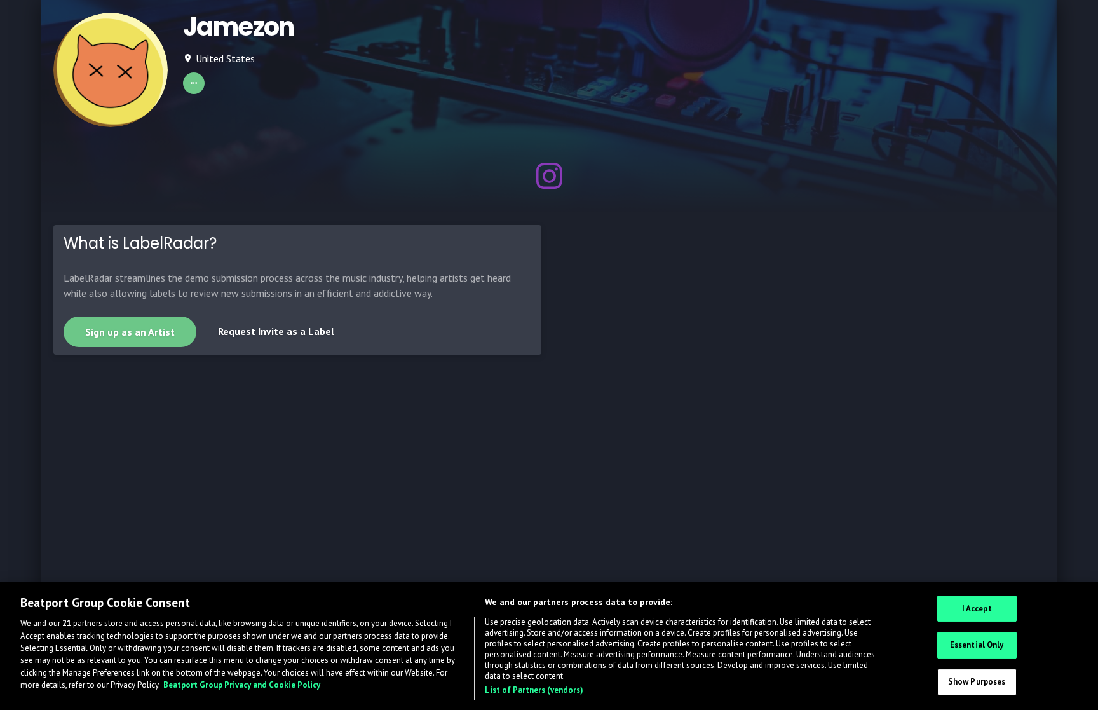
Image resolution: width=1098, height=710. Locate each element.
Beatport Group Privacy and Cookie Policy (241, 685)
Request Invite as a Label (276, 331)
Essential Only (977, 644)
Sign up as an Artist (130, 331)
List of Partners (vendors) (534, 690)
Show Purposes (977, 681)
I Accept (977, 608)
